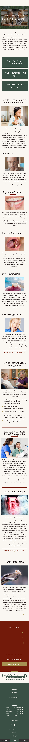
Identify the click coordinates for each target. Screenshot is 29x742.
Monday (8, 707)
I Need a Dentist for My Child (13, 638)
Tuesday (8, 709)
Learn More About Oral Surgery (13, 615)
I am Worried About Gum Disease (13, 643)
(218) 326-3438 (14, 692)
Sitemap (14, 731)
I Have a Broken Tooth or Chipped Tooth (15, 648)
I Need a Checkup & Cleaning (13, 633)
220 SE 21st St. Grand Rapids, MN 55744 (14, 696)
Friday (7, 715)
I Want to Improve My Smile (13, 659)
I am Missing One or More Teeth (13, 654)
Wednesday (9, 711)
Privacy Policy (14, 732)
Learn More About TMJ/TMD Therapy (13, 352)
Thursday (8, 713)
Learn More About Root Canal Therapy (14, 550)
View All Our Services (13, 664)
